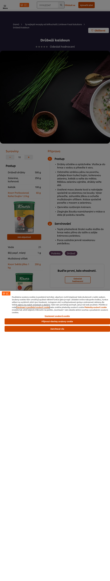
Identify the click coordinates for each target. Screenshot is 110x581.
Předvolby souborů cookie (95, 307)
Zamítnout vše (57, 328)
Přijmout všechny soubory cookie (57, 321)
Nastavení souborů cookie (57, 316)
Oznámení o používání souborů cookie (32, 307)
